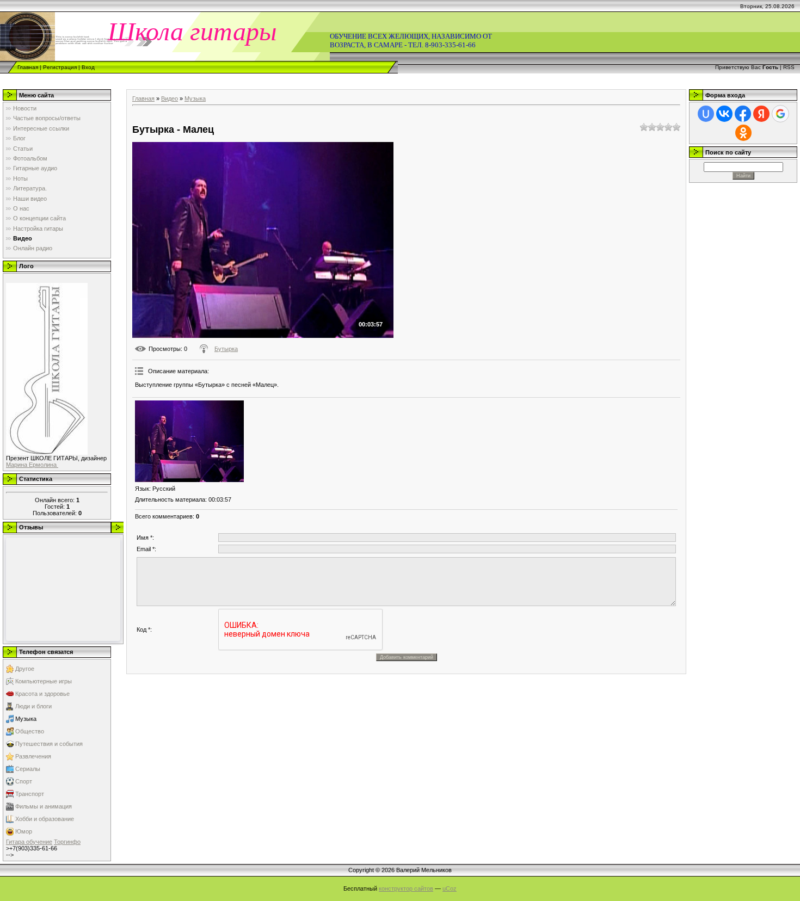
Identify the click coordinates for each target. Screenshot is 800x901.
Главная (27, 67)
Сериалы (27, 769)
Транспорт (29, 794)
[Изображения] (189, 441)
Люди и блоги (33, 706)
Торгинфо (67, 841)
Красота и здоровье (42, 693)
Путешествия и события (49, 743)
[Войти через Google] (780, 113)
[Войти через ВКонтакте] (724, 114)
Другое (24, 668)
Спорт (23, 781)
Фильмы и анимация (43, 806)
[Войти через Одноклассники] (743, 133)
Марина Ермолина (32, 464)
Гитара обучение (29, 841)
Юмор (23, 831)
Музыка (25, 718)
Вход (88, 67)
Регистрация (60, 67)
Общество (29, 731)
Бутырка (226, 348)
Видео (169, 98)
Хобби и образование (44, 819)
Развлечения (33, 756)
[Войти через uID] (706, 114)
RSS (789, 67)
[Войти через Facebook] (743, 114)
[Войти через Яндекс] (761, 114)
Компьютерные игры (43, 681)
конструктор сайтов (406, 888)
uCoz (449, 888)
